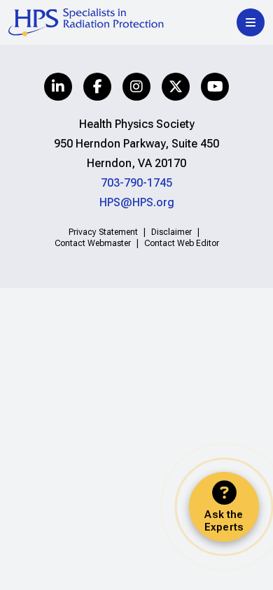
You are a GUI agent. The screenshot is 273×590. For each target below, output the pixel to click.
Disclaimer (171, 232)
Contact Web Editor (181, 243)
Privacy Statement (103, 232)
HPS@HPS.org (136, 202)
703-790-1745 (136, 182)
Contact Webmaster (93, 243)
